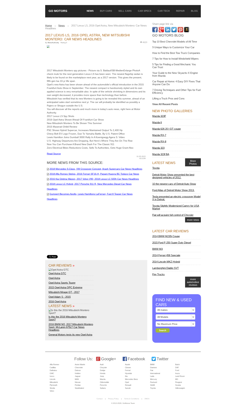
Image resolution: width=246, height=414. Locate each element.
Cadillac (53, 367)
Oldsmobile (104, 382)
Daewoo (153, 367)
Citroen (128, 367)
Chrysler (103, 367)
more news (193, 219)
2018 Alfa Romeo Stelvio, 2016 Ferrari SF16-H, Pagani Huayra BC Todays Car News (94, 174)
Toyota (155, 168)
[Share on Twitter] (174, 29)
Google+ (108, 359)
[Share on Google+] (161, 29)
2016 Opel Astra (57, 301)
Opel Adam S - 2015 (60, 296)
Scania (178, 385)
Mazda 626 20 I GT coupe (166, 128)
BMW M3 (157, 248)
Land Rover (180, 376)
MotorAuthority (53, 43)
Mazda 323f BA (160, 154)
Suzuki (128, 388)
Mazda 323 (158, 147)
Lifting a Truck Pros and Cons (168, 98)
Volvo (52, 391)
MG (176, 379)
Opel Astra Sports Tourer (62, 282)
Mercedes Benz (131, 379)
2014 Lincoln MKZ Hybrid (166, 261)
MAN (77, 379)
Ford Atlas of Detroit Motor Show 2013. (173, 190)
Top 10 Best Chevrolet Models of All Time (174, 41)
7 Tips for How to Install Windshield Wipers (175, 58)
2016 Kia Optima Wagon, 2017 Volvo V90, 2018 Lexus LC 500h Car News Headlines (94, 179)
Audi (101, 364)
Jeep (102, 376)
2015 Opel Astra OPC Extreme (65, 287)
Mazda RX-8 (159, 141)
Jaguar (77, 376)
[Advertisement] (98, 57)
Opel (127, 382)
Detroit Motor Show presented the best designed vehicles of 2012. (173, 176)
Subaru (103, 388)
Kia (126, 376)
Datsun (78, 370)
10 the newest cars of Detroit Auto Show (174, 183)
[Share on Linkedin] (167, 29)
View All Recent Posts (165, 104)
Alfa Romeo (54, 364)
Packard (153, 382)
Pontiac (78, 385)
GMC (52, 373)
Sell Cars (125, 11)
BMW (152, 364)
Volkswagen (180, 388)
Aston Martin (80, 364)
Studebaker (79, 388)
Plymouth (53, 385)
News (90, 11)
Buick (177, 364)
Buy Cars (106, 11)
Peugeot (178, 382)
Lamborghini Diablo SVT (165, 268)
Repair (180, 11)
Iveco (52, 376)
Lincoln (52, 379)
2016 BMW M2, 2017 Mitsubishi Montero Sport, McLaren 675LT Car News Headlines (71, 327)
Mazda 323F (159, 116)
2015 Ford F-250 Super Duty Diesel (171, 242)
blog (194, 11)
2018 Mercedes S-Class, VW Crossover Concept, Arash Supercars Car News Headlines (96, 169)
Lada (152, 376)
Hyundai (128, 373)
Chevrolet (79, 367)
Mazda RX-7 (159, 135)
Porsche (103, 385)
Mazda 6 (157, 122)
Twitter (163, 359)
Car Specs (144, 11)
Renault (128, 385)
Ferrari (128, 370)
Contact (100, 399)
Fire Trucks (158, 274)
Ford (177, 370)
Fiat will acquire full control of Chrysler (172, 215)
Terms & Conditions (131, 399)
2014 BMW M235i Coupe (166, 236)
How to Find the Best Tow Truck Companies (176, 53)
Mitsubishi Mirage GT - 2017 (64, 292)
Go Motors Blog (168, 35)
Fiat (151, 370)
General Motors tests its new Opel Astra (70, 334)
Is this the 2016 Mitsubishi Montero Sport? (68, 318)
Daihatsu (53, 370)
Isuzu (177, 373)
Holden (77, 373)
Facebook (136, 359)
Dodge (102, 370)
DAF (177, 367)
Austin (127, 364)
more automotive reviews (193, 282)
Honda (102, 373)
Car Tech (164, 11)
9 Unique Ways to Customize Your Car (173, 47)
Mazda (102, 379)
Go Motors (58, 10)
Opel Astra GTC (57, 273)
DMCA (147, 399)
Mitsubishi (54, 382)
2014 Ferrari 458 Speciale (166, 255)
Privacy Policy (113, 399)
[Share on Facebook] (155, 29)
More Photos (193, 162)
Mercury (153, 379)
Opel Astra (54, 278)
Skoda (52, 388)
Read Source (54, 153)
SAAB (152, 385)
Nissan (77, 382)
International (155, 373)
